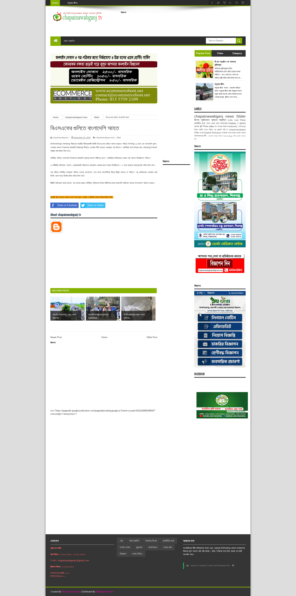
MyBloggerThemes (104, 592)
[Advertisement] (183, 23)
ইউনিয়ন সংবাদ (199, 133)
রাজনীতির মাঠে (199, 123)
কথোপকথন (153, 547)
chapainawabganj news (105, 138)
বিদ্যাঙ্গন (123, 553)
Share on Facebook (67, 205)
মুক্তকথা (242, 123)
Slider (118, 138)
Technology (227, 136)
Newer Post (56, 337)
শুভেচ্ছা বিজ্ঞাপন (218, 136)
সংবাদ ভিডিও (137, 553)
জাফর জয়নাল (236, 133)
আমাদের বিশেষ (151, 540)
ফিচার (196, 129)
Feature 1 (233, 123)
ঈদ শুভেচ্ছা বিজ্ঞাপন (221, 126)
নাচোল (244, 133)
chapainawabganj (237, 129)
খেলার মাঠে (215, 123)
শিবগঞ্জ (205, 126)
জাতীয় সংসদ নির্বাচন (206, 129)
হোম (121, 540)
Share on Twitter (96, 205)
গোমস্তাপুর (242, 126)
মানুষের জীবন (72, 2)
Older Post (152, 337)
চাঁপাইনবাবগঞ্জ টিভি (200, 136)
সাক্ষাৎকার (223, 123)
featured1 (233, 126)
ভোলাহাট (210, 136)
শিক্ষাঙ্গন (243, 120)
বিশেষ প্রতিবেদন (201, 120)
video (211, 126)
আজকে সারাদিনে (218, 120)
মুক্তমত (139, 547)
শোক (208, 123)
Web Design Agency (71, 592)
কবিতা (234, 136)
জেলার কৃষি (198, 126)
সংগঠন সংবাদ (233, 120)
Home (104, 337)
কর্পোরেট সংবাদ (227, 133)
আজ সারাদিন (69, 41)
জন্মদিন (239, 136)
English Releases (212, 133)
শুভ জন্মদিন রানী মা (221, 129)
